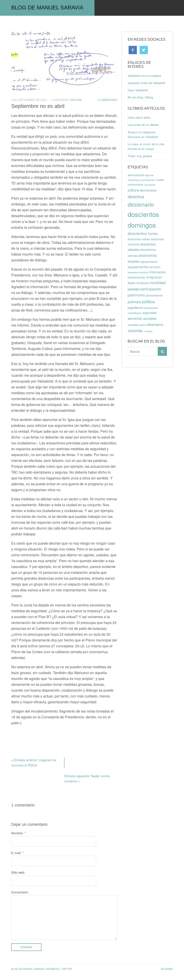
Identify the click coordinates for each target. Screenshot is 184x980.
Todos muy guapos (140, 156)
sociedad (133, 325)
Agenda (149, 175)
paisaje (133, 289)
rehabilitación (135, 313)
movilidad (157, 282)
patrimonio (136, 295)
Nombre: (18, 833)
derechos (136, 196)
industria (143, 272)
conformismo (135, 185)
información (157, 272)
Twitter (66, 969)
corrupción (150, 184)
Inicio (13, 23)
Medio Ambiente (138, 283)
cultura (133, 190)
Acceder (167, 969)
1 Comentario (107, 100)
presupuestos (151, 308)
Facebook (52, 969)
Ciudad (160, 180)
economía (148, 255)
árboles (148, 331)
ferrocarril (154, 267)
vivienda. (136, 330)
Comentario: (20, 892)
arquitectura (134, 180)
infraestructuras (136, 277)
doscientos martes (139, 239)
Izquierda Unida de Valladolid (146, 83)
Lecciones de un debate (143, 124)
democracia (148, 190)
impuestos (133, 272)
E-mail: (17, 852)
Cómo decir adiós (139, 117)
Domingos (106, 23)
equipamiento (148, 262)
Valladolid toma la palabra (144, 76)
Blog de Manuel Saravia (47, 7)
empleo (134, 261)
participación (150, 289)
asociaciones (148, 180)
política (148, 301)
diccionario (141, 204)
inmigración (154, 277)
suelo (142, 325)
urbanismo (154, 324)
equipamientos (138, 267)
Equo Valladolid (138, 90)
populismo (135, 307)
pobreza (134, 301)
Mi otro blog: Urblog (140, 97)
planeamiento (154, 295)
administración (136, 175)
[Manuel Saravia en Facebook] (133, 49)
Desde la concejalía (70, 23)
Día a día (76, 100)
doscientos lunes (143, 233)
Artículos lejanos (141, 23)
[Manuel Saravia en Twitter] (144, 49)
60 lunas (34, 23)
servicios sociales (142, 318)
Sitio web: (18, 872)
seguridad (149, 312)
